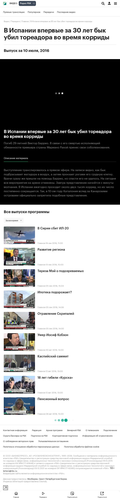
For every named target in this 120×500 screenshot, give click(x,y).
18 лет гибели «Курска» (55, 377)
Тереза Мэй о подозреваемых (61, 271)
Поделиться (102, 497)
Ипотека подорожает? (55, 292)
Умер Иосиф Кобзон (53, 335)
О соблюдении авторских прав (18, 440)
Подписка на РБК (39, 435)
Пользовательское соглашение (53, 440)
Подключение (110, 430)
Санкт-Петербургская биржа (53, 478)
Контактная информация (15, 430)
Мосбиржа (32, 478)
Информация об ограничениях (97, 435)
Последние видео (66, 11)
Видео (13, 3)
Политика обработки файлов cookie (81, 446)
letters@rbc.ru (10, 470)
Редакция (36, 430)
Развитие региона (51, 249)
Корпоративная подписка (65, 435)
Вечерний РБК (74, 430)
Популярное (34, 11)
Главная (16, 497)
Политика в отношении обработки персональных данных (31, 446)
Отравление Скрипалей (56, 313)
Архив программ (54, 430)
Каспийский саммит (53, 356)
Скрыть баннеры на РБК (14, 435)
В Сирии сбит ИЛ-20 (53, 228)
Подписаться (72, 497)
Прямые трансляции (14, 11)
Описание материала (16, 158)
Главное (25, 21)
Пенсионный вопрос (53, 399)
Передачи (48, 11)
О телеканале (92, 430)
